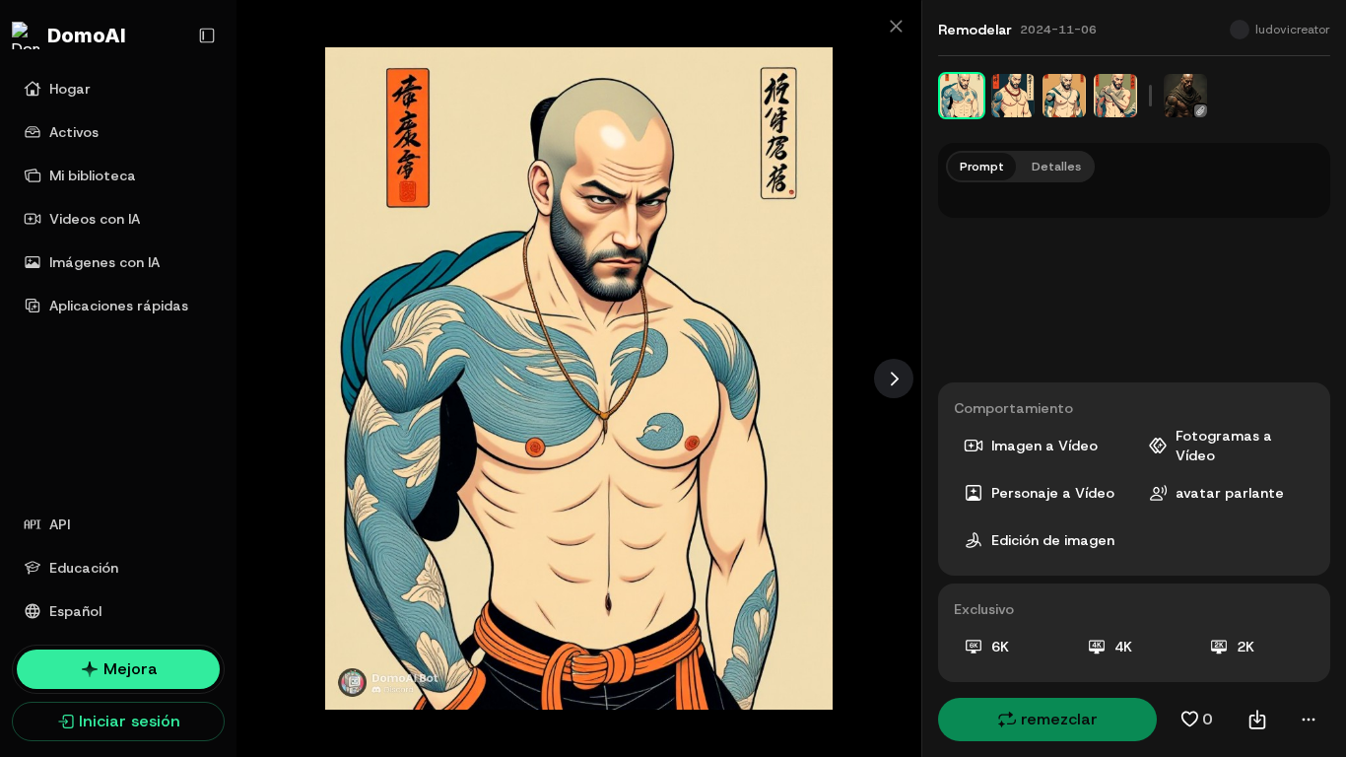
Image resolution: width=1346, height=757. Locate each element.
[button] (1047, 719)
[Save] (1257, 719)
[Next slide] (893, 378)
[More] (1308, 719)
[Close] (895, 25)
